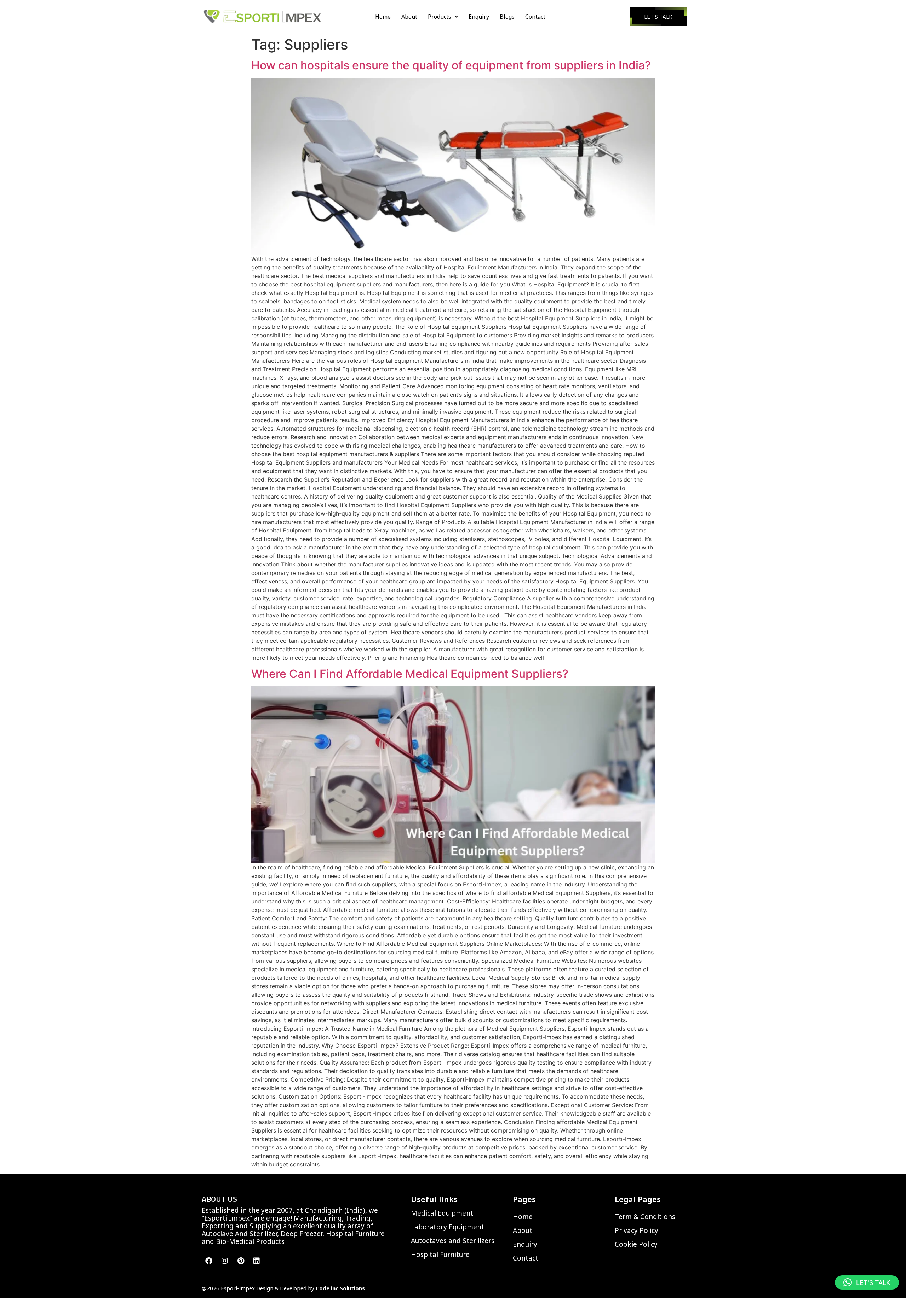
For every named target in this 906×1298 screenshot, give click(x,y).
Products (439, 17)
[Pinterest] (241, 1261)
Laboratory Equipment (447, 1227)
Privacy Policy (636, 1230)
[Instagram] (225, 1261)
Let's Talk (658, 16)
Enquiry (479, 17)
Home (383, 17)
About (409, 17)
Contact (535, 17)
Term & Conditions (645, 1216)
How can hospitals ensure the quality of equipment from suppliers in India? (451, 65)
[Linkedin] (257, 1261)
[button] (443, 16)
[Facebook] (209, 1261)
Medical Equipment (442, 1213)
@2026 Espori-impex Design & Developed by (283, 1288)
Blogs (507, 17)
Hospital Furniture (440, 1254)
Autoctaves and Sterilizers (452, 1240)
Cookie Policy (636, 1244)
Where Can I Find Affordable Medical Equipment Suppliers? (409, 674)
